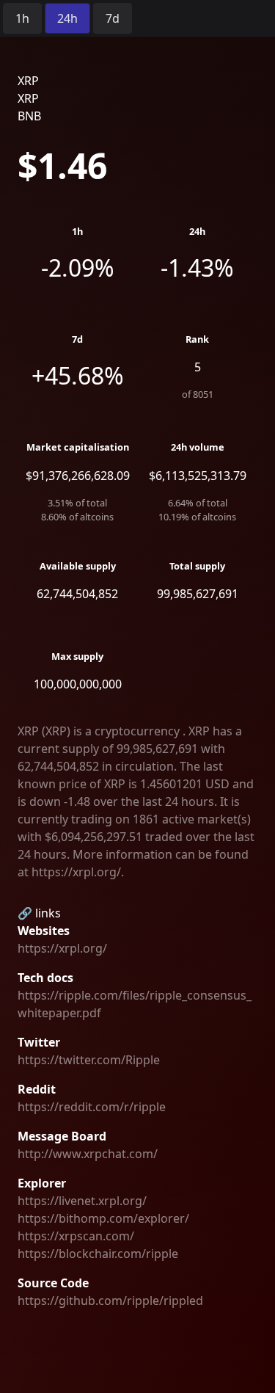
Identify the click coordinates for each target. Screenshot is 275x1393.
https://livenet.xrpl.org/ (82, 1201)
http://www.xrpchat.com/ (88, 1154)
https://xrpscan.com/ (76, 1236)
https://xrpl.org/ (62, 948)
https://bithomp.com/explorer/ (103, 1218)
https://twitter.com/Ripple (89, 1060)
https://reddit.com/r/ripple (92, 1107)
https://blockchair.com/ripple (98, 1253)
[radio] (22, 18)
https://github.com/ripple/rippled (110, 1300)
